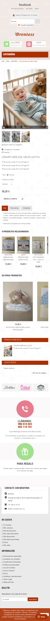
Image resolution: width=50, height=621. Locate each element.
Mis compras (8, 528)
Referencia (5, 179)
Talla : (4, 175)
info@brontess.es (19, 509)
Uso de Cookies (9, 568)
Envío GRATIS (15, 43)
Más (5, 208)
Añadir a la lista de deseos (22, 199)
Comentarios (26, 208)
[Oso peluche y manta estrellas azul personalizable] (18, 301)
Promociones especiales (12, 556)
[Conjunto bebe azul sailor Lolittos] (6, 136)
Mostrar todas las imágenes (12, 145)
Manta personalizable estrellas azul (11, 257)
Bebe (8, 61)
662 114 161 (25, 427)
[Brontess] (25, 34)
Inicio (3, 61)
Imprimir (7, 152)
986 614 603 (25, 424)
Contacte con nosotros (11, 559)
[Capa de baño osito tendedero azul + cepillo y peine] (26, 245)
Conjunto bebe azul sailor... (23, 346)
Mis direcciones (9, 536)
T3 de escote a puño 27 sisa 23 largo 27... (27, 348)
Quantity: (5, 184)
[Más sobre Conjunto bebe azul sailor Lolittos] (8, 351)
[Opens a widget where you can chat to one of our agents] (41, 617)
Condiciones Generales (12, 562)
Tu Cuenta (7, 525)
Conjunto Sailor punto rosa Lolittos (41, 257)
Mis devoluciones (9, 531)
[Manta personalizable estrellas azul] (11, 245)
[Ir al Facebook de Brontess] (25, 4)
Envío (5, 573)
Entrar (37, 8)
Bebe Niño (14, 61)
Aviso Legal (7, 579)
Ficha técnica (14, 208)
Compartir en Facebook (12, 149)
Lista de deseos (10, 363)
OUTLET (39, 43)
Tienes (26, 15)
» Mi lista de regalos (39, 373)
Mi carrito (29, 8)
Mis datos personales (11, 539)
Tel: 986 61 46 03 (14, 505)
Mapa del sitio (8, 582)
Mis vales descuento (10, 534)
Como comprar (9, 570)
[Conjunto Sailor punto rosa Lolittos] (41, 245)
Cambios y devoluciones (12, 576)
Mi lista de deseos (17, 8)
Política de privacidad (11, 565)
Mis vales (6, 545)
